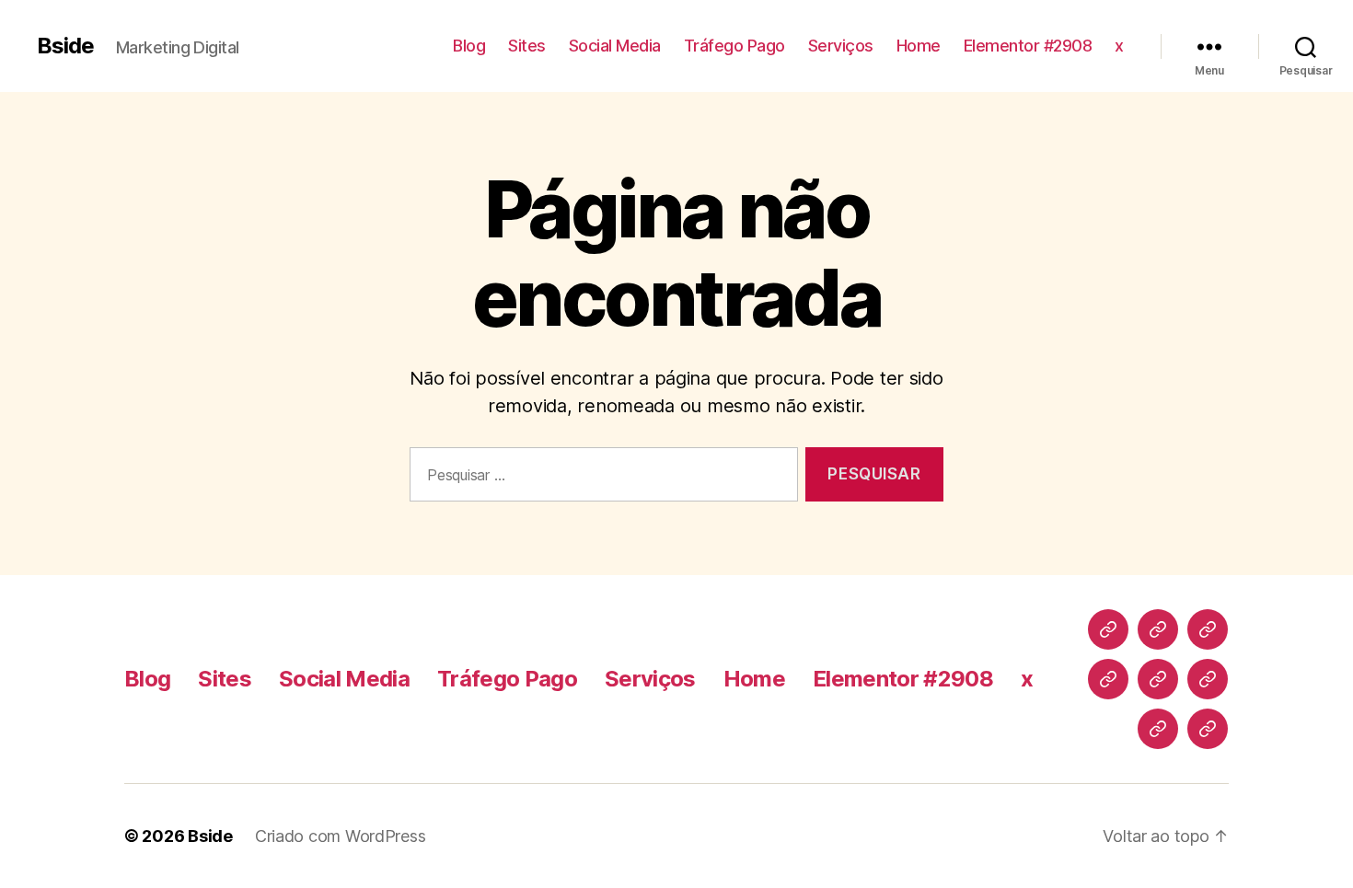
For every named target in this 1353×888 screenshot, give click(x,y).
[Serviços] (1158, 679)
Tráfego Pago (734, 45)
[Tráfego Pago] (1108, 679)
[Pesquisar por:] (600, 478)
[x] (1207, 729)
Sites (527, 45)
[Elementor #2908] (1158, 729)
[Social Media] (1207, 629)
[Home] (1207, 679)
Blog (469, 45)
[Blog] (1108, 629)
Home (918, 45)
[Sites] (1158, 629)
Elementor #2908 (1028, 45)
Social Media (615, 45)
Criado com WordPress (340, 836)
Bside (65, 46)
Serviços (840, 45)
